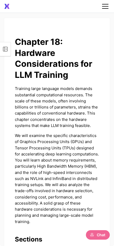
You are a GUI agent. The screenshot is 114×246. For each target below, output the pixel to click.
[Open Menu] (5, 49)
